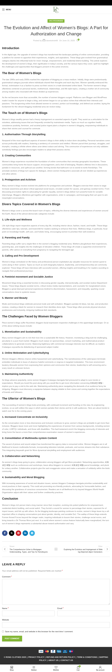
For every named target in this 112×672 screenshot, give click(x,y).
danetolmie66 (52, 40)
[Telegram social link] (32, 533)
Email (60, 608)
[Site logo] (56, 9)
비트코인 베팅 (96, 383)
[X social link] (11, 533)
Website (5, 620)
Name (5, 608)
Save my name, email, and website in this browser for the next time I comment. (39, 631)
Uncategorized (56, 21)
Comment (7, 576)
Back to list (56, 549)
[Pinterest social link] (18, 533)
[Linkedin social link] (25, 533)
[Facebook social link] (5, 533)
